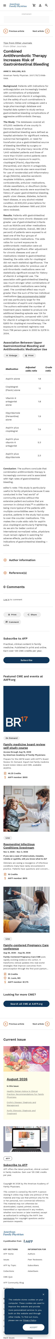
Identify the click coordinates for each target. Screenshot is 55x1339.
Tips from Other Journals (17, 43)
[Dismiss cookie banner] (43, 1294)
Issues (6, 1259)
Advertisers (33, 1271)
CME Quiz (8, 1277)
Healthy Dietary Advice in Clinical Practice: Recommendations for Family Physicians (25, 1094)
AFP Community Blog (13, 1282)
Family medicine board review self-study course (24, 746)
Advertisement (26, 14)
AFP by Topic (9, 1265)
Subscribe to (15, 1165)
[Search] (46, 5)
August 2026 (17, 1079)
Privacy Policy (29, 1320)
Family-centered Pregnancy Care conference (26, 946)
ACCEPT (34, 1327)
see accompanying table (31, 296)
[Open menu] (5, 5)
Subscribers (33, 1265)
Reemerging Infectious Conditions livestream (19, 846)
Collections (8, 1271)
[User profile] (40, 5)
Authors (31, 1254)
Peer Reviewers (35, 1259)
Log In (6, 599)
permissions (9, 1218)
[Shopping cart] (34, 5)
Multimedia (8, 1288)
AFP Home (8, 1254)
